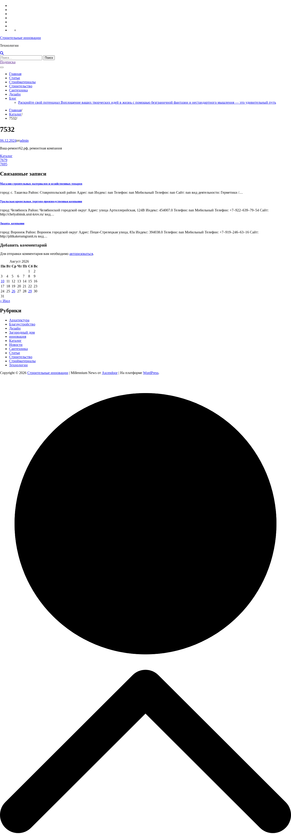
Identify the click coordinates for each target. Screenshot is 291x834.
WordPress (150, 373)
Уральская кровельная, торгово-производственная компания (41, 201)
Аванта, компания (12, 223)
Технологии (18, 365)
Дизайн (15, 94)
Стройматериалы (22, 82)
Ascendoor (110, 373)
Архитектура (19, 320)
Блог (12, 98)
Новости (16, 345)
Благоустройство (22, 324)
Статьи (14, 78)
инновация (17, 336)
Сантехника (18, 90)
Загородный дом (22, 332)
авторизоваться (81, 254)
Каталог (6, 156)
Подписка (7, 62)
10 (2, 281)
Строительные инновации (20, 38)
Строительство (20, 86)
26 (13, 291)
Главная (15, 74)
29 (30, 291)
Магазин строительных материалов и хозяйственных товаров (41, 183)
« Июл (5, 301)
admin (24, 140)
